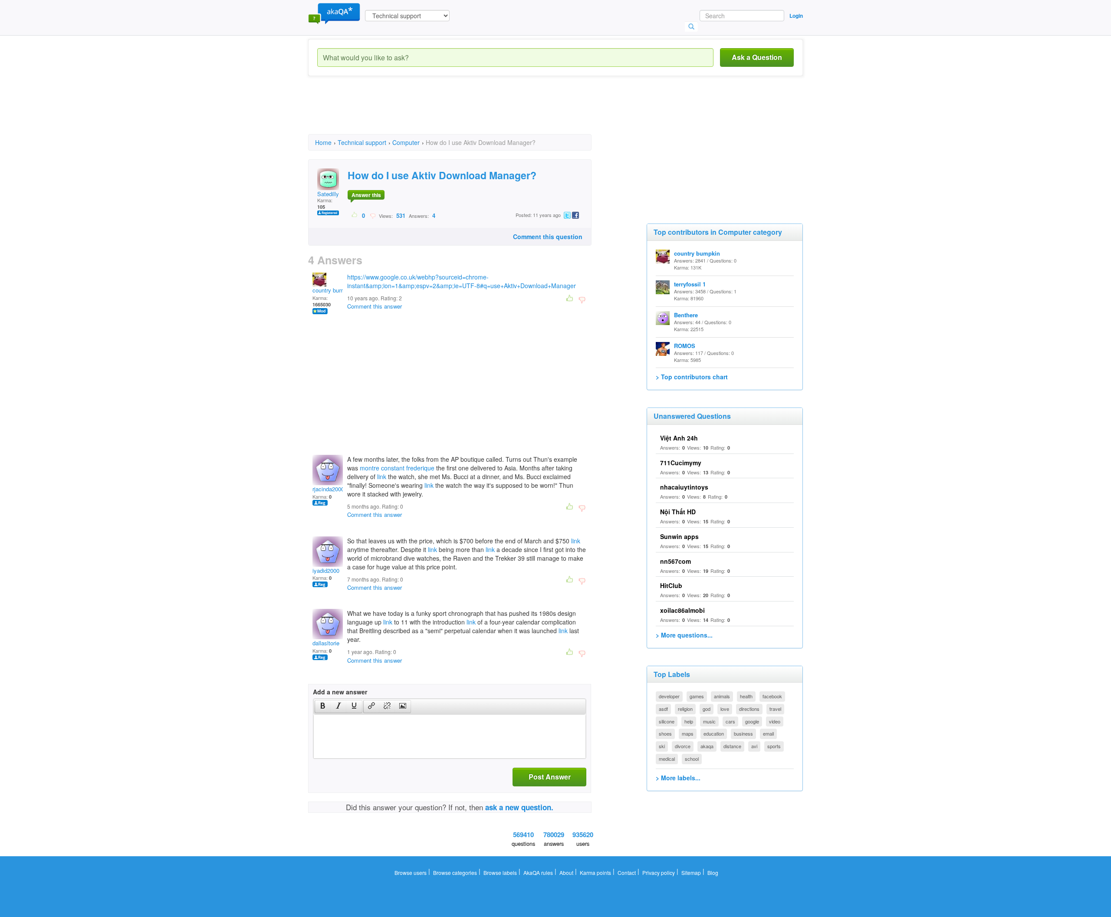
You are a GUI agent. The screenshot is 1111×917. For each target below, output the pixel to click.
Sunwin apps (679, 536)
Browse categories (455, 872)
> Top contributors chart (692, 376)
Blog (712, 872)
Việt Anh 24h (679, 438)
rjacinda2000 (328, 489)
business (743, 733)
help (688, 721)
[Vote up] (354, 215)
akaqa (706, 746)
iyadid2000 (325, 570)
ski (662, 746)
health (746, 696)
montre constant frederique (397, 467)
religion (685, 708)
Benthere (686, 315)
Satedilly (328, 194)
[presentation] (323, 706)
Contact (627, 872)
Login (796, 16)
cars (730, 721)
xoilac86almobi (682, 610)
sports (774, 746)
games (697, 696)
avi (754, 746)
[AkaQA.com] (334, 13)
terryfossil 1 (690, 284)
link (381, 476)
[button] (323, 706)
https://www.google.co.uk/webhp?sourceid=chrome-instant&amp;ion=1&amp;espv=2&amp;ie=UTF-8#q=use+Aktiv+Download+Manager (461, 281)
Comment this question (547, 236)
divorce (682, 746)
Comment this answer (374, 306)
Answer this (366, 195)
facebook (772, 696)
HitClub (671, 585)
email (768, 733)
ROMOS (684, 346)
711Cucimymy (680, 462)
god (706, 708)
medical (667, 758)
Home (323, 142)
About (566, 872)
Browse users (410, 872)
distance (732, 746)
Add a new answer (340, 691)
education (713, 733)
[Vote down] (372, 215)
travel (775, 708)
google (752, 721)
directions (749, 708)
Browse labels (500, 872)
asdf (663, 708)
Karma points (595, 872)
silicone (666, 721)
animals (722, 696)
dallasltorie (325, 643)
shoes (665, 733)
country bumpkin (333, 290)
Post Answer (550, 777)
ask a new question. (519, 807)
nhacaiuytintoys (684, 487)
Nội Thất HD (678, 511)
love (724, 708)
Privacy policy (658, 872)
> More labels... (678, 777)
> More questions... (684, 635)
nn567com (675, 561)
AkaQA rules (538, 872)
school (692, 758)
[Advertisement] (466, 112)
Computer (406, 142)
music (709, 721)
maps (688, 733)
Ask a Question (757, 57)
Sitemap (691, 872)
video (774, 721)
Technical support (362, 142)
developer (669, 696)
